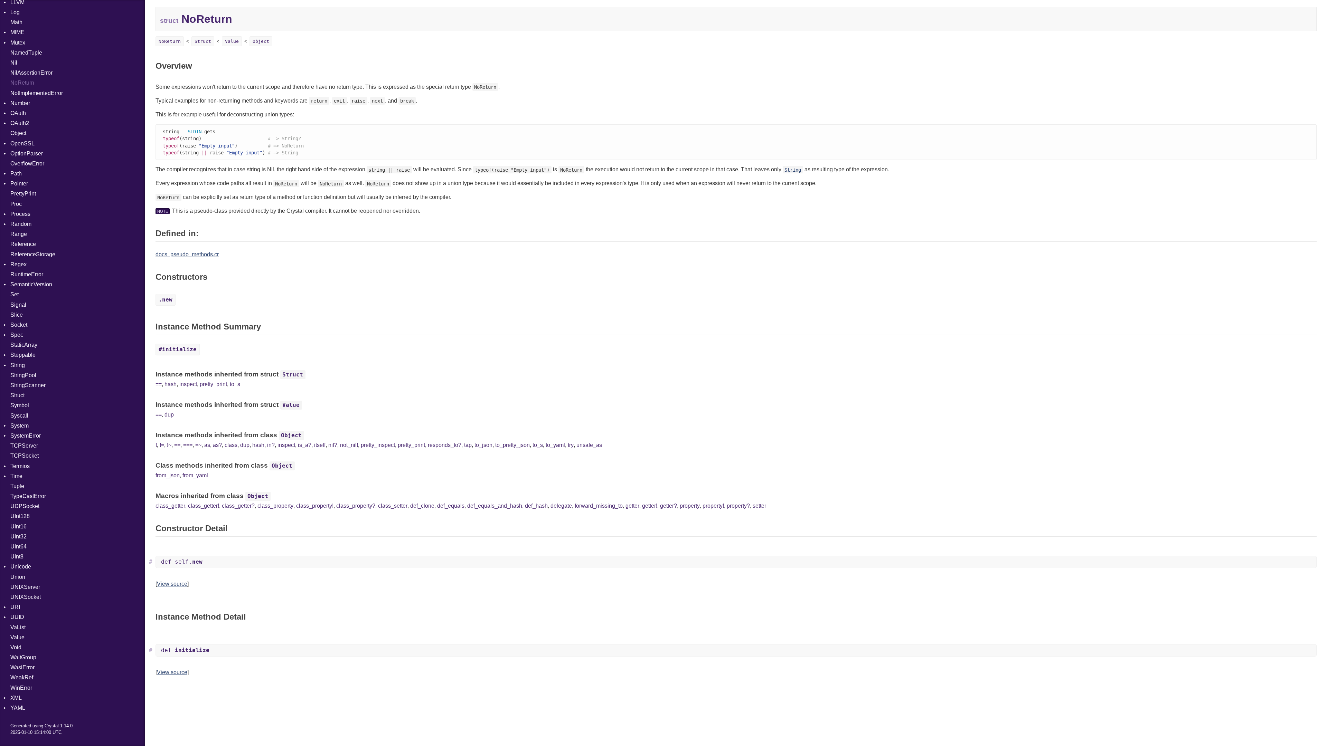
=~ (198, 445)
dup (169, 415)
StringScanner (28, 385)
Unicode (20, 567)
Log (15, 12)
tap (468, 445)
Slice (16, 315)
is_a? (304, 445)
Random (20, 224)
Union (17, 577)
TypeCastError (28, 496)
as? (217, 445)
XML (16, 698)
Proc (16, 204)
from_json (168, 475)
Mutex (17, 43)
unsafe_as (589, 445)
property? (738, 506)
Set (14, 294)
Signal (18, 305)
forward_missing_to (599, 506)
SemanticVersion (31, 284)
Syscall (19, 416)
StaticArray (23, 345)
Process (20, 214)
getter (632, 506)
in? (271, 445)
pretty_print (213, 384)
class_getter (170, 506)
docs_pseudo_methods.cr (187, 254)
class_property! (314, 506)
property (690, 506)
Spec (16, 335)
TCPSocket (24, 456)
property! (713, 506)
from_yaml (195, 475)
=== (187, 445)
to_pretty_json (512, 445)
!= (162, 445)
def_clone (422, 506)
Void (15, 647)
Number (20, 103)
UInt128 (20, 516)
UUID (17, 617)
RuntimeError (26, 274)
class (231, 445)
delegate (561, 506)
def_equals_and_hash (494, 506)
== (159, 384)
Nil (13, 63)
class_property (275, 506)
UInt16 (18, 526)
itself (320, 445)
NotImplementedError (36, 93)
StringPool (23, 375)
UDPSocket (24, 506)
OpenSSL (22, 143)
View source (172, 584)
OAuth (18, 113)
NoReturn (22, 83)
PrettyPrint (23, 194)
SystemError (25, 436)
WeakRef (21, 677)
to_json (483, 445)
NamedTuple (26, 53)
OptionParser (26, 153)
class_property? (355, 506)
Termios (20, 466)
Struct (17, 395)
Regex (18, 264)
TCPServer (24, 446)
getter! (649, 506)
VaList (18, 627)
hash (170, 384)
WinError (21, 688)
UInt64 (18, 546)
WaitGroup (23, 657)
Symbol (19, 405)
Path (16, 173)
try (571, 445)
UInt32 (18, 536)
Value (17, 637)
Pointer (19, 183)
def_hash (536, 506)
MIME (17, 32)
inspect (188, 384)
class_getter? (238, 506)
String (17, 365)
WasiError (22, 667)
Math (16, 22)
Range (18, 234)
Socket (18, 325)
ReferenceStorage (32, 254)
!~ (169, 445)
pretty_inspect (378, 445)
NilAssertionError (31, 73)
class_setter (392, 506)
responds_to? (444, 445)
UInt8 (16, 557)
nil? (332, 445)
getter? (668, 506)
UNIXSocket (25, 597)
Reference (23, 244)
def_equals (450, 506)
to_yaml (555, 445)
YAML (17, 708)
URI (15, 607)
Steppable (23, 355)
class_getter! (203, 506)
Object (18, 133)
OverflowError (27, 163)
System (19, 426)
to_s (235, 384)
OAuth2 (19, 123)
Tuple (17, 486)
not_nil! (349, 445)
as (207, 445)
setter (759, 506)
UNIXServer (25, 587)
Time (16, 476)
